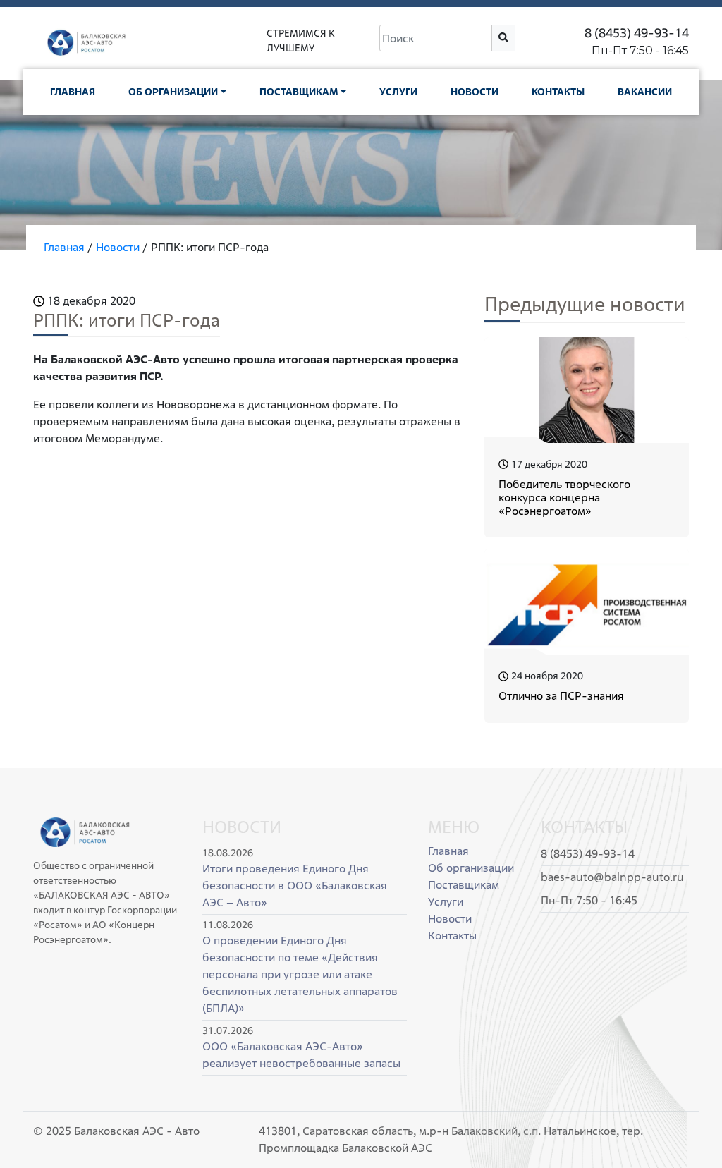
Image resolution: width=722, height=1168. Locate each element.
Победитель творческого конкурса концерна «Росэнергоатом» (564, 497)
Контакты (558, 91)
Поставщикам (298, 91)
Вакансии (645, 91)
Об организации (173, 91)
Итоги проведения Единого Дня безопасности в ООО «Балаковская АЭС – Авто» (294, 885)
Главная (72, 91)
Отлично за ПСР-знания (561, 695)
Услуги (398, 91)
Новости (474, 91)
